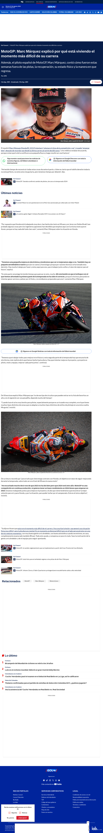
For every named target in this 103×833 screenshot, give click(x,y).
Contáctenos (45, 804)
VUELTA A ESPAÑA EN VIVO (19, 12)
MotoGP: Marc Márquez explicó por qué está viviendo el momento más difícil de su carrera (36, 45)
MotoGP (27, 581)
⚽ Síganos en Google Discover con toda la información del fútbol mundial (69, 159)
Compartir (97, 82)
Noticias (24, 813)
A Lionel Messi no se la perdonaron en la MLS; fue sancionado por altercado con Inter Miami (47, 203)
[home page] (22, 2)
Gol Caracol (39, 1)
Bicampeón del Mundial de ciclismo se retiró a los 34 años (29, 663)
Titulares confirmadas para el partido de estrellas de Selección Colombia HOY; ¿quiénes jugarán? (46, 683)
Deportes (14, 813)
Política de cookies (78, 802)
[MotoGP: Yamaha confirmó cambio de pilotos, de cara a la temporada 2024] (6, 181)
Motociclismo (54, 581)
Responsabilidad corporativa (81, 797)
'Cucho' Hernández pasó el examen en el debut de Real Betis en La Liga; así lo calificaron (42, 676)
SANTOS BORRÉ (35, 12)
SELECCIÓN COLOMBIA (49, 12)
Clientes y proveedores (48, 807)
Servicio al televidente (47, 794)
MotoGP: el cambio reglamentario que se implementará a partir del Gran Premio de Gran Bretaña (49, 548)
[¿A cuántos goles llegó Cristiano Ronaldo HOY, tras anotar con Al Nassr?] (6, 214)
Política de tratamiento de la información (84, 799)
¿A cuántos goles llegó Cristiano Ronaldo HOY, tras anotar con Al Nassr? (40, 214)
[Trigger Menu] (3, 7)
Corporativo (76, 807)
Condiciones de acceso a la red (81, 794)
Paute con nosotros (47, 812)
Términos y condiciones (79, 804)
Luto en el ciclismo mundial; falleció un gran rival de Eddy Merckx (32, 670)
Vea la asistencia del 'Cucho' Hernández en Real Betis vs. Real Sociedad (35, 689)
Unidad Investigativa (51, 1)
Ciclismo (8, 661)
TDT (42, 799)
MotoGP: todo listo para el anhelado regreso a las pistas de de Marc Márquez (42, 559)
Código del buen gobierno (48, 802)
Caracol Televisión (18, 797)
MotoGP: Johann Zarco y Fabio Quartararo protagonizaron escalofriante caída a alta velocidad (48, 570)
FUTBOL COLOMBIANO (66, 12)
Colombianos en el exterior (13, 674)
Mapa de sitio (45, 809)
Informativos (78, 1)
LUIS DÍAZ (78, 12)
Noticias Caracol (18, 794)
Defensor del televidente (48, 797)
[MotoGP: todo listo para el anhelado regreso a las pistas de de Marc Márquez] (6, 559)
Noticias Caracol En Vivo (66, 1)
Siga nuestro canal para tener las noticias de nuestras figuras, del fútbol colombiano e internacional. (23, 160)
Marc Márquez (39, 581)
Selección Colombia (11, 680)
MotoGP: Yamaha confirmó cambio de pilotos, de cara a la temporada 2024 (41, 181)
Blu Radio (15, 799)
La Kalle (15, 802)
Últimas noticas (29, 1)
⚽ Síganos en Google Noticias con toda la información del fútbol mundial (48, 351)
